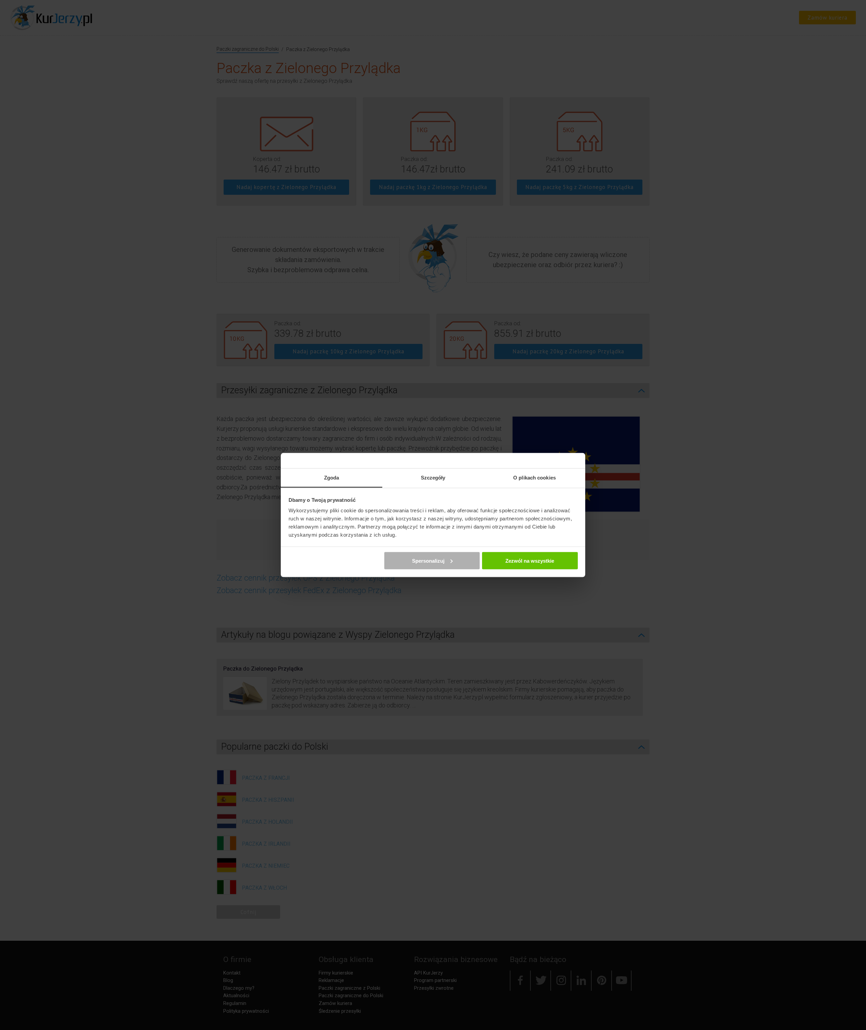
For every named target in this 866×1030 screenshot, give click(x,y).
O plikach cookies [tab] (534, 478)
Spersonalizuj (428, 560)
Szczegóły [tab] (433, 478)
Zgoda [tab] (331, 478)
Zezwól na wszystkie (529, 560)
